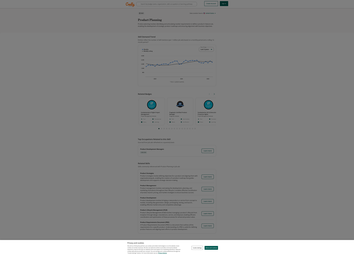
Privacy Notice (162, 253)
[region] (177, 247)
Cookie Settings (197, 248)
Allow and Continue (211, 248)
